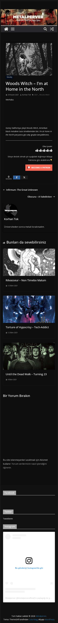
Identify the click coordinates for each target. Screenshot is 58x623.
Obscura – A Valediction (40, 196)
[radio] (36, 151)
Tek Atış (9, 77)
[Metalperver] (29, 11)
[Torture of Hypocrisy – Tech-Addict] (29, 297)
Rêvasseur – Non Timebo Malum (26, 280)
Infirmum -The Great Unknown (22, 189)
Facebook (9, 492)
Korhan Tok (26, 95)
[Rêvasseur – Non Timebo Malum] (29, 250)
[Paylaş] (16, 177)
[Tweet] (24, 177)
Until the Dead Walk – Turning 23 (26, 374)
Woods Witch (44, 95)
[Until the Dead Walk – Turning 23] (29, 344)
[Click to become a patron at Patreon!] (38, 165)
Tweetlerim (8, 518)
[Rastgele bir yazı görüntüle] (52, 29)
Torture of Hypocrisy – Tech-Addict (27, 327)
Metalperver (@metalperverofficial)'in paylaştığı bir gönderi (30, 598)
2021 (36, 95)
